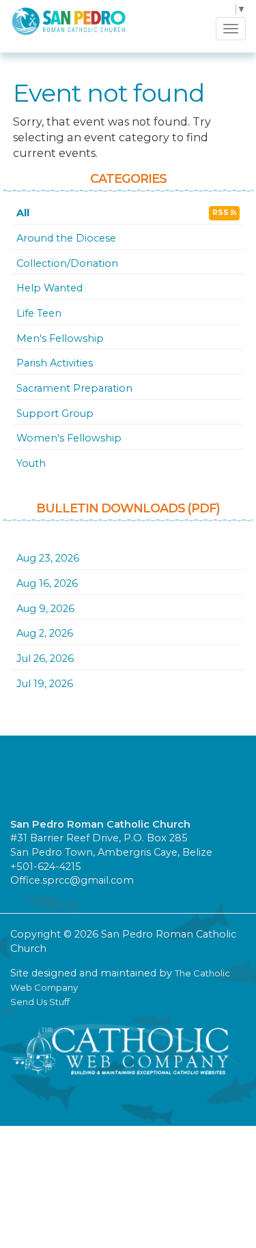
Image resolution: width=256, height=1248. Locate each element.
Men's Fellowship (60, 338)
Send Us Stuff (40, 1001)
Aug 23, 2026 (47, 558)
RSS (221, 212)
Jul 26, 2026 (45, 658)
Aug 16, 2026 (47, 583)
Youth (31, 463)
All (22, 213)
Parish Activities (54, 363)
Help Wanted (49, 288)
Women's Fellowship (69, 438)
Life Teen (38, 313)
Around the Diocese (66, 238)
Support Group (55, 413)
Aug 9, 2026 (45, 609)
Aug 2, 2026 (44, 633)
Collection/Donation (67, 263)
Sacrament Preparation (74, 388)
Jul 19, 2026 (44, 684)
